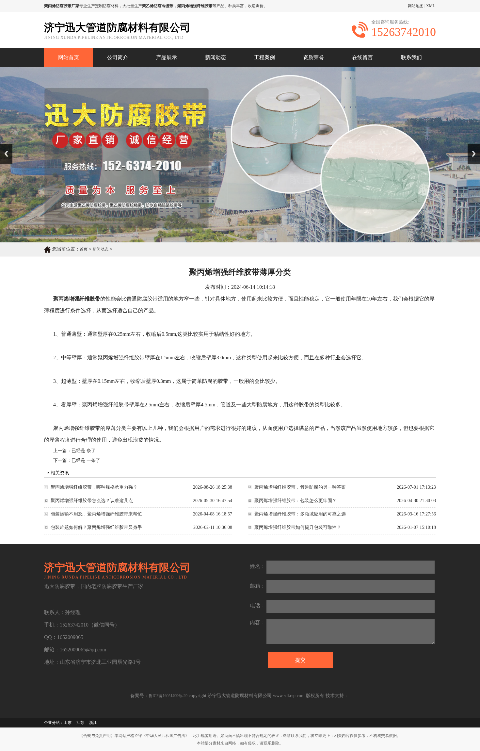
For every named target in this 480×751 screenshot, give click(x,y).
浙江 (93, 722)
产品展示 (166, 57)
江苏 (80, 722)
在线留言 (362, 57)
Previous (6, 154)
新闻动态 (215, 57)
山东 (68, 722)
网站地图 (416, 6)
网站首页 (68, 57)
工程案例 (264, 57)
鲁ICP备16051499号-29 (168, 696)
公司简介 (117, 57)
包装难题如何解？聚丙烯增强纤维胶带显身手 (96, 527)
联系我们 (411, 57)
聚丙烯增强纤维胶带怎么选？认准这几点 (92, 500)
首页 (84, 249)
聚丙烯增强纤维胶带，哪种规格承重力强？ (94, 487)
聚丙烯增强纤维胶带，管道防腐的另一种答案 (300, 487)
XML (430, 6)
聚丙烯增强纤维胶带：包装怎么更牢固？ (295, 500)
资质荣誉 (313, 57)
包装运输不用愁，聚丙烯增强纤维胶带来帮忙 (96, 514)
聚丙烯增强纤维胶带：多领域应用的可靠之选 (300, 514)
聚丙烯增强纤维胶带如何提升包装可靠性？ (297, 527)
